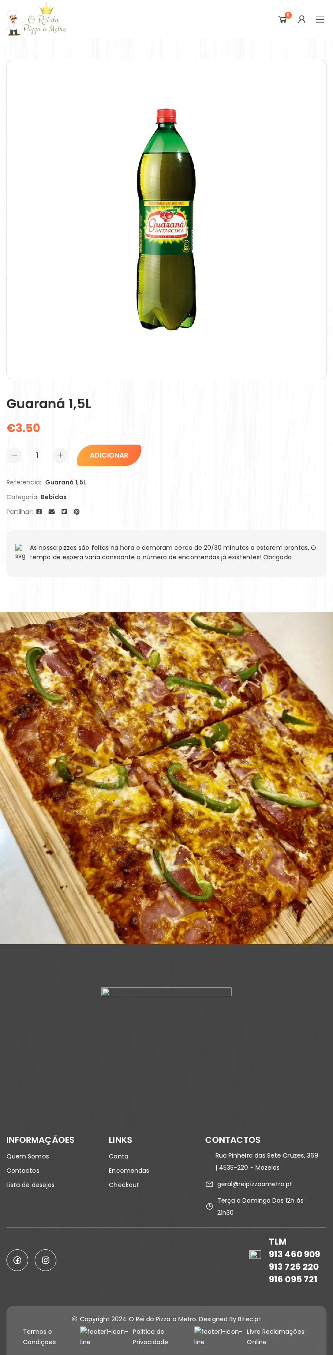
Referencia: (24, 482)
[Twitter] (64, 511)
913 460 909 (294, 1254)
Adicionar (109, 455)
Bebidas (54, 497)
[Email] (52, 511)
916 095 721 (293, 1279)
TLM (278, 1241)
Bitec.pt (249, 1319)
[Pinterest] (77, 511)
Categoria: (23, 497)
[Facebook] (39, 511)
